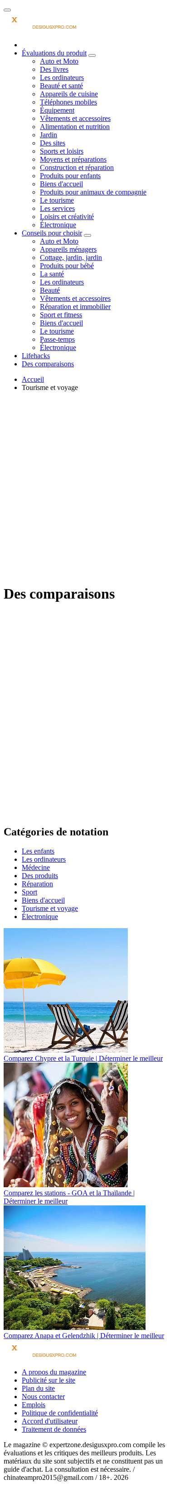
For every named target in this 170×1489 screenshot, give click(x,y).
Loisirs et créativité (67, 216)
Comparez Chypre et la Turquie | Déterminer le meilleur (83, 1058)
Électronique (58, 225)
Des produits (40, 875)
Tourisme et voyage (50, 908)
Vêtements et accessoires (75, 118)
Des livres (54, 69)
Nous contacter (43, 1396)
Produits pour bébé (67, 266)
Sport (29, 892)
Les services (57, 208)
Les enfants (38, 851)
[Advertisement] (85, 490)
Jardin (48, 135)
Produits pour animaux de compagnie (93, 192)
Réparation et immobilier (75, 306)
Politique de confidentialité (60, 1413)
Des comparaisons (48, 364)
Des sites (52, 143)
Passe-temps (57, 339)
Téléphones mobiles (68, 102)
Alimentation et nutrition (75, 126)
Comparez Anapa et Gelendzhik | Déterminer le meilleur (84, 1335)
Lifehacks (36, 356)
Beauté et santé (61, 86)
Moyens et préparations (73, 159)
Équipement (57, 110)
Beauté (50, 290)
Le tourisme (57, 200)
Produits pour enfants (70, 176)
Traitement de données (54, 1429)
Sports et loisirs (61, 151)
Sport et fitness (61, 315)
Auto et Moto (59, 61)
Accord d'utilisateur (50, 1421)
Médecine (36, 867)
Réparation (37, 884)
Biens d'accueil (61, 184)
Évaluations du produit (54, 53)
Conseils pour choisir (52, 233)
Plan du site (38, 1388)
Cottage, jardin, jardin (71, 257)
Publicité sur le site (48, 1380)
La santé (52, 274)
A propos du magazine (54, 1372)
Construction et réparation (77, 167)
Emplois (33, 1405)
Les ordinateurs (62, 77)
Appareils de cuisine (69, 94)
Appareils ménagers (68, 249)
